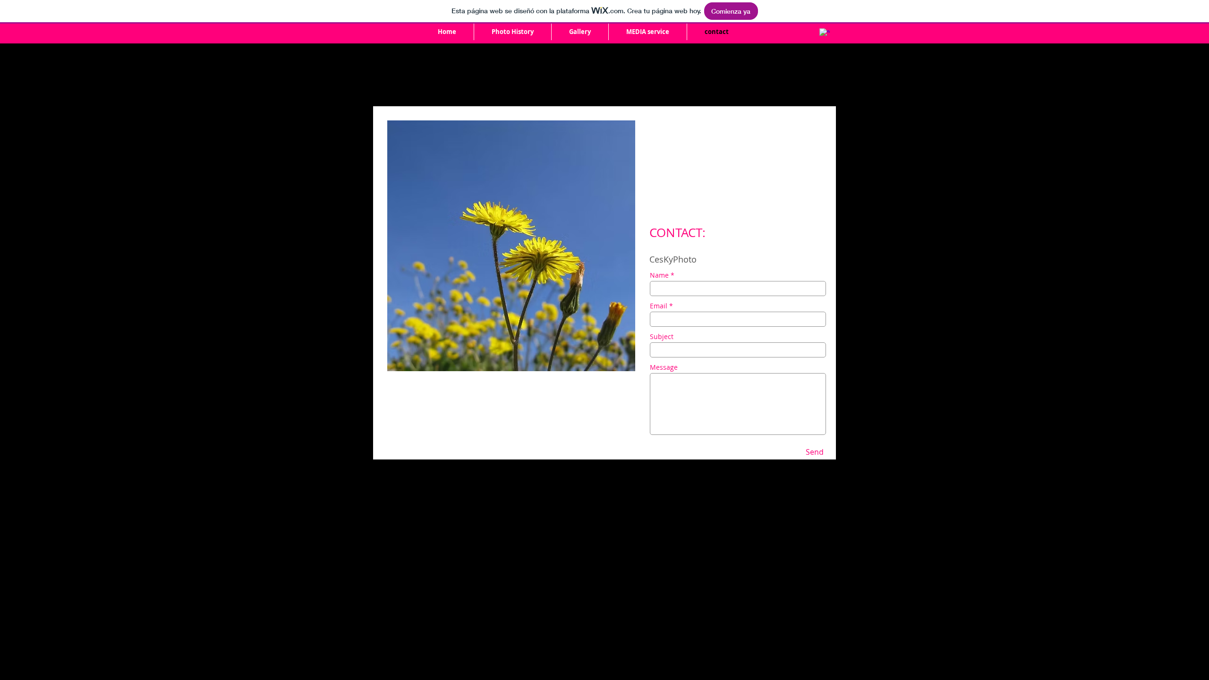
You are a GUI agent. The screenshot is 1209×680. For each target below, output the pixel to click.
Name (659, 275)
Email (658, 306)
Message (664, 367)
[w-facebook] (824, 33)
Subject (661, 336)
